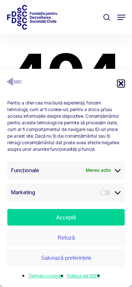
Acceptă (66, 217)
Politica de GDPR (83, 276)
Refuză (66, 237)
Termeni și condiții (46, 276)
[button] (121, 83)
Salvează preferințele (66, 258)
